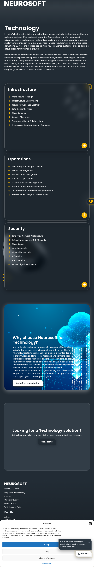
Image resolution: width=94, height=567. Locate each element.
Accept (47, 544)
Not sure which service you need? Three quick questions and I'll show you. (72, 544)
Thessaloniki (9, 519)
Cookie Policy (46, 564)
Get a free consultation (27, 383)
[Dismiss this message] (89, 542)
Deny (47, 551)
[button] (90, 524)
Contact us (47, 441)
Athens (7, 517)
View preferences (47, 558)
